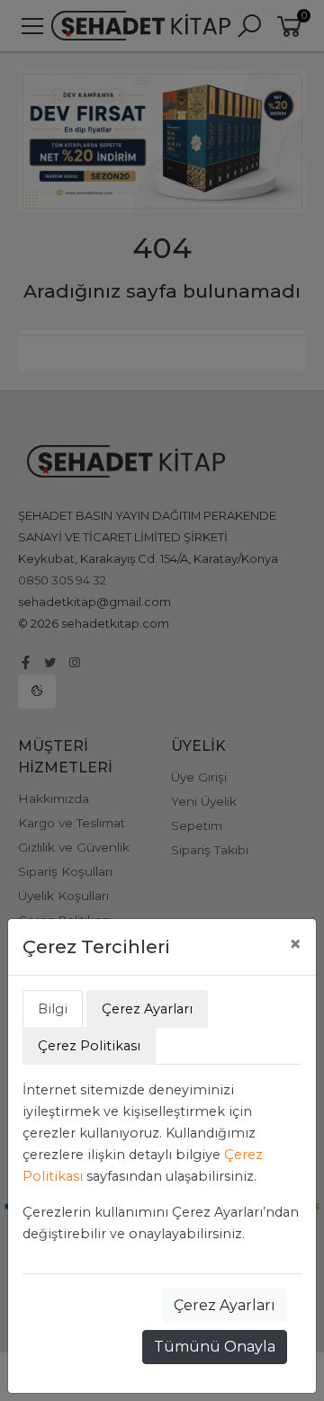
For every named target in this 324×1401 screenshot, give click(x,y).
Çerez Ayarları (224, 1305)
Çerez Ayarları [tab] (147, 1009)
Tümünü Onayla (214, 1346)
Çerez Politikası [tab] (89, 1046)
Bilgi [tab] (53, 1009)
